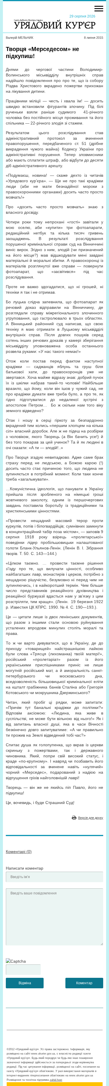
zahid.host (56, 1079)
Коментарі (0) (19, 851)
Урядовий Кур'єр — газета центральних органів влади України (54, 21)
